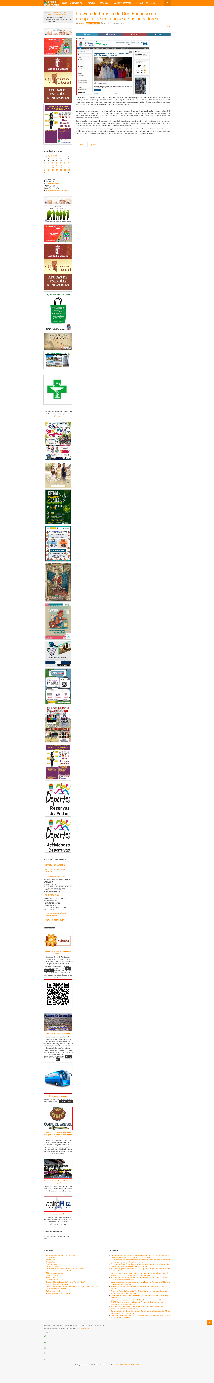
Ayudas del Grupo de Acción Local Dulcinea (58, 952)
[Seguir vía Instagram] (45, 1359)
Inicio (64, 3)
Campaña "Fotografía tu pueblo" (58, 1033)
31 (45, 172)
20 (57, 167)
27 (57, 170)
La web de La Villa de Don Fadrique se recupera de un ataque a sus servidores (117, 16)
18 (49, 167)
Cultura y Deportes (123, 3)
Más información (84, 1328)
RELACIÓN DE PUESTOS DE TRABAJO (55, 870)
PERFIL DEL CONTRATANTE (55, 920)
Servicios (104, 3)
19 (53, 167)
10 (45, 165)
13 (57, 165)
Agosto (50, 156)
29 (65, 170)
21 (61, 167)
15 (65, 165)
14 (61, 165)
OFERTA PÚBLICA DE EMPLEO (56, 876)
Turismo (91, 3)
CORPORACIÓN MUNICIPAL (55, 865)
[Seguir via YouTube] (45, 1341)
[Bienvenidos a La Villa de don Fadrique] (51, 3)
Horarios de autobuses (58, 1096)
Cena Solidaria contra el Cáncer (57, 190)
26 (53, 170)
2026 (55, 156)
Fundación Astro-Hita (58, 1214)
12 (53, 165)
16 (69, 165)
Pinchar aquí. (66, 1101)
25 (49, 170)
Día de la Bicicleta (52, 183)
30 (69, 170)
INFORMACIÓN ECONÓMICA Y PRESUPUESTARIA (56, 914)
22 (65, 167)
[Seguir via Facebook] (45, 1336)
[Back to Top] (209, 1322)
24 (45, 170)
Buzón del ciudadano (145, 3)
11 (49, 165)
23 (69, 167)
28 (61, 170)
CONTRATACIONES (52, 895)
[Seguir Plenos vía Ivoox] (45, 1347)
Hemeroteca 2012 (60, 15)
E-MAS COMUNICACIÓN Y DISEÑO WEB (127, 1365)
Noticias (49, 15)
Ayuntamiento (76, 3)
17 (45, 167)
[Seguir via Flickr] (45, 1353)
